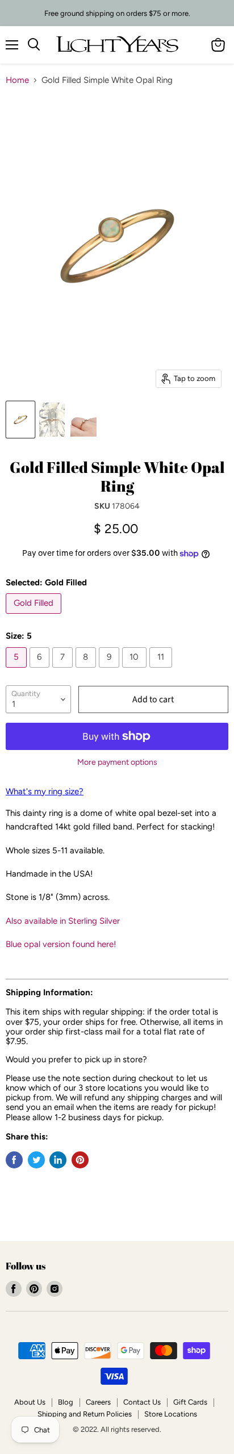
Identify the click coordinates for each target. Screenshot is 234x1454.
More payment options (117, 762)
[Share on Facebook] (14, 1159)
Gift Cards (190, 1402)
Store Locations (170, 1414)
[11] (162, 670)
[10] (136, 670)
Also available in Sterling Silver (63, 921)
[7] (64, 670)
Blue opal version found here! (61, 944)
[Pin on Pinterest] (80, 1159)
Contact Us (142, 1402)
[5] (18, 670)
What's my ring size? (44, 791)
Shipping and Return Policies (84, 1414)
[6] (41, 670)
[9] (110, 670)
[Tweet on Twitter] (36, 1159)
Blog (65, 1402)
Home (17, 80)
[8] (87, 670)
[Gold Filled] (35, 616)
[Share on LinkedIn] (57, 1159)
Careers (98, 1402)
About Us (29, 1402)
